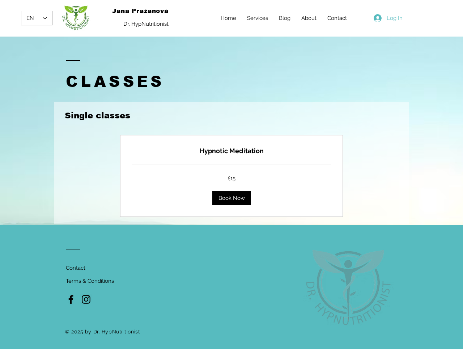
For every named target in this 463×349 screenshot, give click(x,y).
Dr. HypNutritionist (146, 24)
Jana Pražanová (140, 11)
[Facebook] (71, 299)
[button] (231, 198)
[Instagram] (86, 299)
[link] (231, 151)
